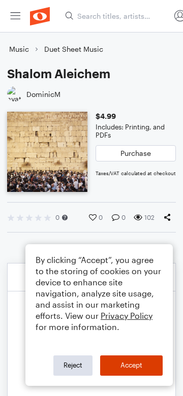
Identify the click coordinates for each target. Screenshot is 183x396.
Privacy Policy (126, 315)
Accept (131, 365)
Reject (73, 365)
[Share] (169, 217)
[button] (65, 217)
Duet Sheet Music (73, 49)
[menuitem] (15, 16)
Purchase (135, 153)
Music (19, 49)
